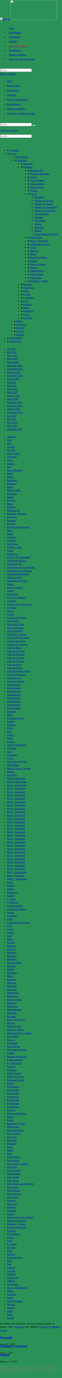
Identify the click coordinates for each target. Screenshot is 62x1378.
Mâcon (10, 939)
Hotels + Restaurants (17, 879)
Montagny (12, 1003)
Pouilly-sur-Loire (15, 1076)
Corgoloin (12, 607)
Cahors (10, 534)
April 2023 (12, 355)
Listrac (33, 247)
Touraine (11, 1271)
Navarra (11, 1040)
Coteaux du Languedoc (18, 637)
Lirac (9, 926)
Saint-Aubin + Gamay (17, 1164)
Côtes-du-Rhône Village (18, 671)
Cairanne (11, 537)
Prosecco (11, 1110)
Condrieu (11, 601)
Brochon (11, 524)
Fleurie (10, 735)
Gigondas (11, 748)
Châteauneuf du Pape (17, 580)
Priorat (10, 1083)
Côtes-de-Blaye (37, 184)
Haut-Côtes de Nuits (17, 761)
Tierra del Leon (14, 1257)
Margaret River (14, 962)
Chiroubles (12, 594)
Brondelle (39, 197)
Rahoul (37, 230)
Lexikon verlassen (9, 130)
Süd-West (27, 318)
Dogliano (11, 711)
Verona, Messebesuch (17, 1288)
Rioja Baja (12, 1140)
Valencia (11, 1281)
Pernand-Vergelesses (17, 1056)
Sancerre (11, 1200)
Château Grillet (14, 577)
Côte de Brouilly (15, 631)
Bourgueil (12, 517)
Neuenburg (12, 1043)
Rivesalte (11, 1143)
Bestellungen (14, 104)
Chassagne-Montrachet (18, 574)
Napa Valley (13, 1036)
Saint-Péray (12, 1187)
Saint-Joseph (13, 1177)
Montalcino (12, 1006)
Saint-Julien (36, 277)
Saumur (10, 1214)
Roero (10, 1147)
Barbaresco (12, 480)
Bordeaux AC (36, 170)
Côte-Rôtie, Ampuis (16, 634)
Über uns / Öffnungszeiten (21, 113)
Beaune (10, 497)
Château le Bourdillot (44, 210)
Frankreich (21, 160)
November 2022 (15, 369)
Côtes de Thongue (15, 654)
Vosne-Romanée (14, 1301)
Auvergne (28, 163)
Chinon (10, 591)
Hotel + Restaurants (16, 872)
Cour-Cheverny (14, 678)
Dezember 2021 (14, 402)
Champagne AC (14, 564)
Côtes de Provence (16, 651)
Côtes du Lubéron (15, 658)
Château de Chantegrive (46, 207)
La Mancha (12, 902)
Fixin (9, 731)
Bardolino (12, 483)
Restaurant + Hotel (16, 1123)
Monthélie (12, 1013)
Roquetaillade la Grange (46, 234)
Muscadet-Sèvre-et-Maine (19, 1033)
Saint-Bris (12, 1167)
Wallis (10, 1311)
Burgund (27, 284)
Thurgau (11, 1254)
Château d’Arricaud (44, 200)
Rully (9, 1153)
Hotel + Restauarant (16, 785)
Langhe (10, 912)
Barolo (10, 487)
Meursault (12, 986)
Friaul (10, 738)
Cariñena (11, 540)
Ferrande (38, 217)
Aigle (9, 440)
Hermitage (12, 775)
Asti (9, 467)
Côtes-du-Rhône (15, 668)
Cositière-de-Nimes (16, 617)
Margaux (34, 251)
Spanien (20, 334)
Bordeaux (27, 167)
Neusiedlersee (13, 1046)
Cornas (10, 611)
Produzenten (13, 85)
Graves (33, 194)
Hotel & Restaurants (17, 782)
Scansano (11, 1231)
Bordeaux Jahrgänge (40, 174)
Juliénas (10, 885)
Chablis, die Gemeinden (18, 557)
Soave (10, 1240)
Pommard (11, 1070)
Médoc (33, 254)
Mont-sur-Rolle (14, 999)
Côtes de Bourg (37, 180)
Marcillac (11, 956)
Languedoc (28, 297)
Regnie (10, 1120)
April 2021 (12, 422)
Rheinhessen (13, 1127)
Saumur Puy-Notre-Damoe (20, 1217)
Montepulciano (14, 1009)
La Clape (11, 899)
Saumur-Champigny (17, 1220)
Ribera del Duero (15, 1130)
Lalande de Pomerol (40, 244)
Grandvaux (12, 755)
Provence (27, 304)
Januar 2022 (13, 399)
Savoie (26, 314)
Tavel (9, 1251)
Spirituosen (13, 90)
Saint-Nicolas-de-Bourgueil (20, 1184)
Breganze (11, 520)
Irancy (10, 882)
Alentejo (11, 447)
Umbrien (11, 1274)
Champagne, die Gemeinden (20, 567)
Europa (12, 154)
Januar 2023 (13, 362)
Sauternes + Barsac (39, 281)
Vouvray (11, 1308)
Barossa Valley (14, 490)
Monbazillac (13, 993)
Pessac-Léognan (37, 264)
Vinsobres (11, 1294)
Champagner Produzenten (19, 571)
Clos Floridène (41, 214)
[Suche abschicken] (34, 125)
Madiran (11, 942)
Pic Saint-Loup (14, 1063)
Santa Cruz (12, 1204)
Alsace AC (12, 457)
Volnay (10, 1297)
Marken (10, 969)
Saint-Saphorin (14, 1194)
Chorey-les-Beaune (16, 597)
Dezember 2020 (14, 429)
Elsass (26, 291)
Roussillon (28, 311)
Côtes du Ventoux (15, 661)
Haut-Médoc (36, 237)
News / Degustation (17, 99)
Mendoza (11, 979)
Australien (14, 150)
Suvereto (11, 1247)
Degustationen (37, 187)
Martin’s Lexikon (16, 108)
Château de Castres (43, 204)
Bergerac (11, 500)
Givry (10, 751)
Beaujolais (12, 493)
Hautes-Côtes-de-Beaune (19, 768)
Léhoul (37, 224)
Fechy (10, 728)
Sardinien (11, 1210)
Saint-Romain (13, 1190)
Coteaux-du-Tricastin (17, 644)
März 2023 (12, 359)
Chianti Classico (15, 587)
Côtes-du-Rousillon (16, 674)
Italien (19, 321)
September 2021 (15, 412)
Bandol (10, 477)
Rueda (10, 1150)
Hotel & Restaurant (16, 778)
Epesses (10, 721)
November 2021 (15, 406)
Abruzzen (11, 437)
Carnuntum (12, 544)
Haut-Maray (40, 220)
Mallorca (11, 949)
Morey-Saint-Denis (16, 1019)
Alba (9, 443)
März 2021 (12, 426)
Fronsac (34, 190)
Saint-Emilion (37, 271)
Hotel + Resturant (15, 875)
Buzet (9, 530)
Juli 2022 (11, 382)
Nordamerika (15, 338)
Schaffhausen (13, 1234)
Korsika (27, 294)
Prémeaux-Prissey (15, 1080)
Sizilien (10, 1237)
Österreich (21, 324)
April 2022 (12, 389)
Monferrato (12, 996)
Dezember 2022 (14, 365)
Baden (10, 473)
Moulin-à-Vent (14, 1026)
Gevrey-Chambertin (16, 745)
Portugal (20, 328)
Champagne (28, 287)
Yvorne (10, 1318)
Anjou (10, 460)
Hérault (10, 771)
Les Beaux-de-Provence (18, 922)
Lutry (9, 936)
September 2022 (15, 375)
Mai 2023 (11, 352)
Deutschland (22, 157)
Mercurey (11, 983)
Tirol (9, 1261)
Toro (9, 1264)
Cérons (33, 177)
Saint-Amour (13, 1160)
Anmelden (19, 1327)
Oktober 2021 (13, 409)
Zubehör (11, 95)
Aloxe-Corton (13, 453)
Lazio (9, 919)
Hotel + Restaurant (39, 241)
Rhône (26, 308)
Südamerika (15, 341)
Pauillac (34, 261)
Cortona (11, 614)
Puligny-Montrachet (16, 1113)
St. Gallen (12, 1244)
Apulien (11, 463)
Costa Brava (13, 621)
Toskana (11, 1267)
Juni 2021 (11, 416)
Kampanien (12, 892)
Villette (10, 1291)
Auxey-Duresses (15, 470)
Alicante (11, 450)
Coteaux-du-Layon (16, 641)
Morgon (11, 1023)
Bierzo (10, 504)
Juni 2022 (11, 385)
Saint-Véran (13, 1197)
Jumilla (10, 889)
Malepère (11, 946)
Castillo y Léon (14, 547)
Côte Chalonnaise (15, 628)
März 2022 (12, 392)
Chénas (10, 584)
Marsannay (12, 973)
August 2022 (13, 379)
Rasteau (10, 1117)
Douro (10, 715)
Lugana (10, 932)
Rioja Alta (12, 1137)
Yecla (9, 1314)
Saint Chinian (13, 1157)
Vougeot (11, 1304)
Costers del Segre (15, 624)
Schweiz (20, 331)
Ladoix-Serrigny (15, 906)
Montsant (11, 1016)
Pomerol (34, 267)
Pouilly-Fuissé (14, 1073)
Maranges (11, 952)
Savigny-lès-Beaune (16, 1227)
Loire (25, 301)
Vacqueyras (12, 1277)
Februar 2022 (13, 395)
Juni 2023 (11, 349)
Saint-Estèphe (36, 274)
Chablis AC (12, 554)
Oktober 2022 (13, 372)
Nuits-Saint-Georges (17, 1050)
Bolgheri (11, 507)
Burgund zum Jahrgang (18, 527)
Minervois (12, 989)
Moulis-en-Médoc (38, 257)
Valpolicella (12, 1284)
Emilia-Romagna (15, 718)
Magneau (38, 227)
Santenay (11, 1207)
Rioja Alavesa (13, 1133)
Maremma (12, 959)
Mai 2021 (11, 419)
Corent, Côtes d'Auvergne (19, 604)
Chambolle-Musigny (17, 560)
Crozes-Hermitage (15, 681)
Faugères (11, 725)
